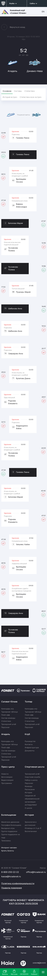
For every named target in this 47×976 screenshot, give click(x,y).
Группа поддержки (9, 831)
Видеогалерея (7, 780)
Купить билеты (7, 851)
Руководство (30, 741)
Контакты (29, 744)
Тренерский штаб (8, 724)
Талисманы (6, 841)
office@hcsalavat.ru (36, 872)
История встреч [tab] (10, 97)
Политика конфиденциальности (17, 883)
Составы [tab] (18, 91)
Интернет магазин (9, 848)
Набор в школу (31, 780)
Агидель (5, 734)
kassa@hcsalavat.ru (11, 876)
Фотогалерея (6, 777)
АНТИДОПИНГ (31, 805)
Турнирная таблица (9, 712)
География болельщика (11, 825)
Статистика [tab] (29, 91)
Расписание (30, 789)
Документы (29, 751)
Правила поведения (11, 888)
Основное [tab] (7, 91)
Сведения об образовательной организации (32, 799)
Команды (28, 786)
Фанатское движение (10, 822)
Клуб (27, 734)
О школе (28, 808)
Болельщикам (8, 815)
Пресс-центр (8, 766)
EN (43, 11)
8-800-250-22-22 (10, 872)
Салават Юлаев (9, 701)
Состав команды (8, 718)
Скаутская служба (32, 777)
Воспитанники (31, 831)
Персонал (5, 727)
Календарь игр (7, 709)
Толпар (28, 701)
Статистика (6, 721)
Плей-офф (5, 715)
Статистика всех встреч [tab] (30, 97)
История (28, 792)
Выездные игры (8, 828)
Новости (4, 774)
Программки (6, 783)
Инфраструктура (32, 747)
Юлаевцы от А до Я (33, 828)
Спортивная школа (34, 766)
